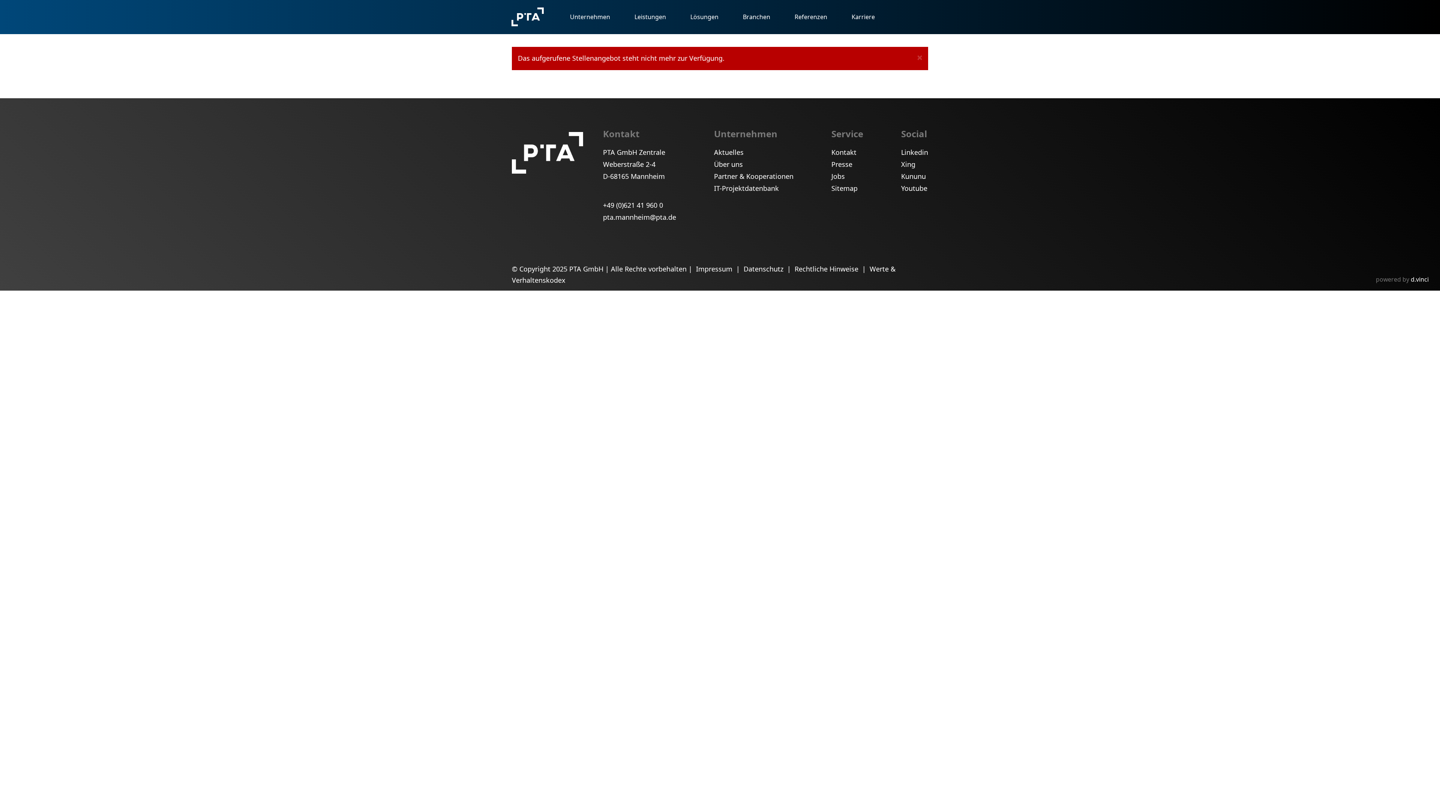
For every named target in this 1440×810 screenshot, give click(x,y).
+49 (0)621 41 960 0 (633, 205)
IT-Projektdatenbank (746, 188)
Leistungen (650, 17)
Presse (841, 164)
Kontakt (843, 152)
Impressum (715, 268)
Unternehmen (590, 17)
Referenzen (811, 17)
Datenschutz (764, 268)
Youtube (914, 188)
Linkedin (914, 152)
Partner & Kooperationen (754, 176)
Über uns (728, 164)
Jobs (838, 176)
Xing (908, 164)
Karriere (863, 17)
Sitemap (844, 188)
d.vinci (1420, 279)
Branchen (756, 17)
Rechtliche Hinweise (827, 268)
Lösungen (704, 17)
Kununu (913, 176)
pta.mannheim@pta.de (639, 217)
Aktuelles (729, 152)
